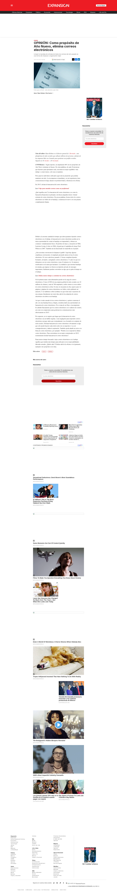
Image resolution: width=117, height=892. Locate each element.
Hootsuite (72, 153)
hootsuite (55, 161)
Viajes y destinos (59, 870)
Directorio (63, 889)
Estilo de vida (36, 845)
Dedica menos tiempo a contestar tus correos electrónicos (56, 276)
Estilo (33, 849)
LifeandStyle (14, 849)
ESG (85, 12)
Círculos (13, 871)
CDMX (12, 858)
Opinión (36, 40)
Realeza (13, 869)
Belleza (13, 874)
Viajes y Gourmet (15, 875)
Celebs (34, 843)
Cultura (34, 836)
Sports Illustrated (58, 852)
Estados (13, 860)
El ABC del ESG (58, 839)
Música (34, 855)
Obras (78, 12)
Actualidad (57, 845)
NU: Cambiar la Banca (94, 119)
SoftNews (50, 351)
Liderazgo (56, 846)
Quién (12, 866)
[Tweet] (73, 59)
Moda (12, 872)
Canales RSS (54, 889)
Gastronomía (57, 867)
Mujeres (92, 12)
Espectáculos (14, 868)
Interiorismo (35, 867)
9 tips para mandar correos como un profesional (54, 188)
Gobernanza (35, 875)
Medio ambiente (36, 872)
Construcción (36, 861)
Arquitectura (35, 866)
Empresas (29, 12)
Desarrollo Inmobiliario (38, 863)
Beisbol (56, 855)
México (13, 855)
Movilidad (35, 877)
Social (34, 873)
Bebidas (56, 869)
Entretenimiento (36, 851)
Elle (33, 839)
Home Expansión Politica (18, 839)
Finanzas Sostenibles (60, 836)
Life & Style (35, 848)
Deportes (34, 852)
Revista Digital (101, 5)
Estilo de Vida (58, 875)
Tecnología (69, 12)
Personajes (57, 872)
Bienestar (56, 874)
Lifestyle (56, 861)
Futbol (55, 854)
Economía (47, 12)
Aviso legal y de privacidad (42, 889)
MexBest (56, 866)
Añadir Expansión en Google (59, 59)
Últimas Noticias (17, 12)
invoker (47, 161)
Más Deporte (57, 860)
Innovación (57, 837)
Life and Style (103, 12)
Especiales (57, 849)
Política (38, 12)
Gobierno (13, 854)
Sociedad (13, 863)
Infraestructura (36, 864)
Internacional (58, 12)
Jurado (55, 877)
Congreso (13, 857)
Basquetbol (57, 858)
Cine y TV (35, 854)
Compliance (28, 889)
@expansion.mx (60, 883)
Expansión (14, 836)
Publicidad (21, 889)
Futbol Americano (59, 857)
